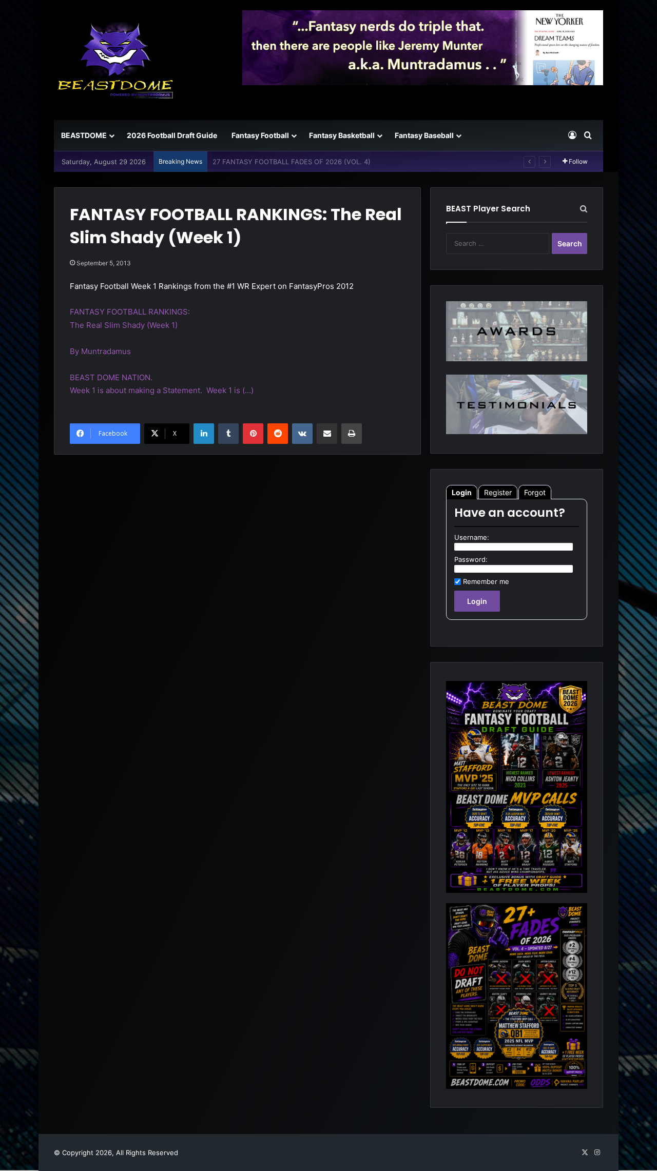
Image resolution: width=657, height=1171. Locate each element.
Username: (471, 537)
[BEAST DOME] (115, 60)
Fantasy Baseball (424, 135)
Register (498, 492)
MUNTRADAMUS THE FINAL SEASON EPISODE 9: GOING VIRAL (313, 162)
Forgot (535, 492)
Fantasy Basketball (342, 135)
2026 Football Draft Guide (172, 135)
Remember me (486, 581)
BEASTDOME (84, 135)
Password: (471, 559)
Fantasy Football (260, 135)
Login (462, 492)
